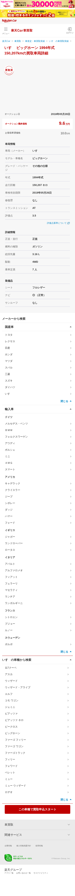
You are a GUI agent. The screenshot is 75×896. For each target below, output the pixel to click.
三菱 (7, 374)
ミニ (7, 456)
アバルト (10, 563)
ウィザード (11, 680)
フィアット (11, 576)
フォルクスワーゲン (16, 436)
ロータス (10, 549)
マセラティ (11, 590)
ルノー (9, 630)
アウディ (10, 443)
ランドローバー (14, 543)
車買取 (17, 41)
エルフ (9, 693)
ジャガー (10, 536)
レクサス (10, 341)
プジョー (10, 623)
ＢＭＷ (9, 430)
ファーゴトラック (15, 752)
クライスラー (12, 489)
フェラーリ (11, 583)
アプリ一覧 (8, 873)
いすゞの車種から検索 (16, 659)
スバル (9, 367)
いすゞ (9, 393)
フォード (10, 522)
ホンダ (9, 354)
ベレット (10, 772)
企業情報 (8, 846)
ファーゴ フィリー (15, 739)
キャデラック (12, 483)
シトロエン (11, 617)
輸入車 (9, 409)
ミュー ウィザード (15, 785)
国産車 (9, 326)
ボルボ (9, 644)
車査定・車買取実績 (35, 41)
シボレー (10, 503)
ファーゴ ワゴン (14, 746)
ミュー (9, 779)
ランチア (10, 596)
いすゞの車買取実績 (59, 41)
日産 (7, 347)
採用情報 (39, 846)
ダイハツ (10, 387)
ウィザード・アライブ (17, 687)
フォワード (11, 765)
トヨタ (9, 334)
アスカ (9, 674)
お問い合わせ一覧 (23, 873)
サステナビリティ (40, 873)
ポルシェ (10, 449)
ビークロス (11, 726)
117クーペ (11, 667)
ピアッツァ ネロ (14, 720)
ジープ (9, 496)
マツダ (9, 360)
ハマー (9, 516)
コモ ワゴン (11, 700)
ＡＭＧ (9, 462)
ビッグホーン (12, 733)
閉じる (64, 401)
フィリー (10, 759)
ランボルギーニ (14, 603)
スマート (10, 469)
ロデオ (9, 792)
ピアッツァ (11, 713)
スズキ (9, 380)
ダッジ (9, 509)
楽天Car (6, 41)
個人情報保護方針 (23, 846)
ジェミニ (10, 707)
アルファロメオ (14, 570)
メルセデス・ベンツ (16, 423)
